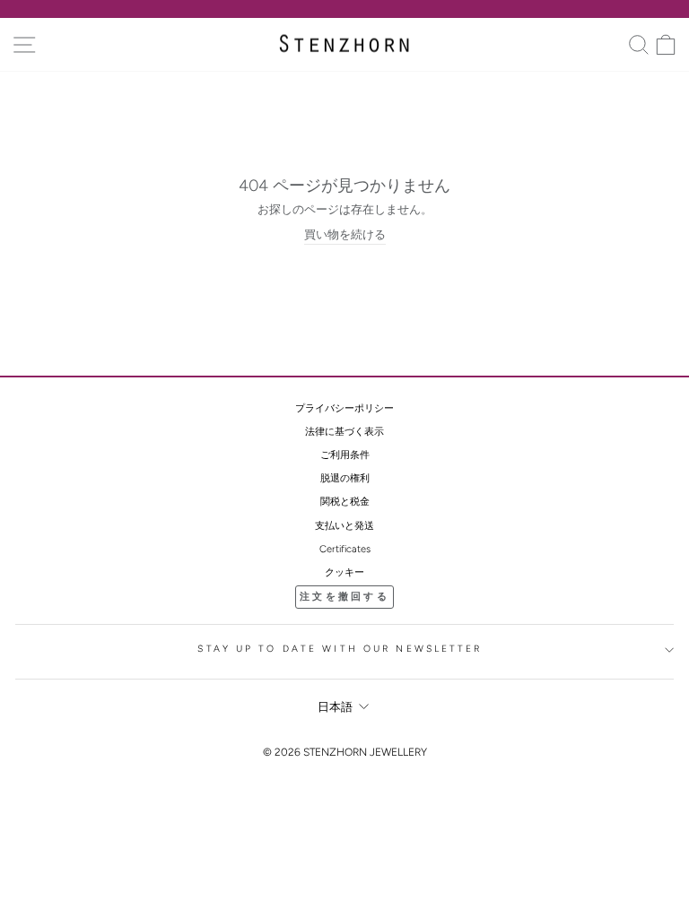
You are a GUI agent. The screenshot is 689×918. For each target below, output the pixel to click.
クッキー (344, 572)
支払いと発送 (344, 526)
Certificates (345, 549)
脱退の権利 (345, 478)
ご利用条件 (345, 455)
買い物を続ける (345, 234)
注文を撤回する (344, 596)
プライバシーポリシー (344, 408)
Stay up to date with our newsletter (339, 648)
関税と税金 (345, 501)
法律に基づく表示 (344, 431)
